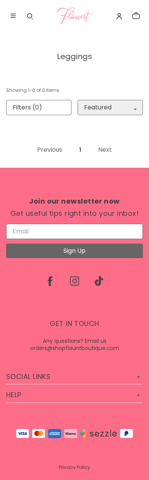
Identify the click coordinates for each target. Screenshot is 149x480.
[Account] (119, 16)
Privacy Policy (74, 467)
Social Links (28, 376)
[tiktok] (99, 281)
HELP (13, 394)
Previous (49, 150)
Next (105, 150)
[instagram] (74, 281)
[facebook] (50, 281)
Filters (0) (27, 107)
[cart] (136, 16)
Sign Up (74, 250)
